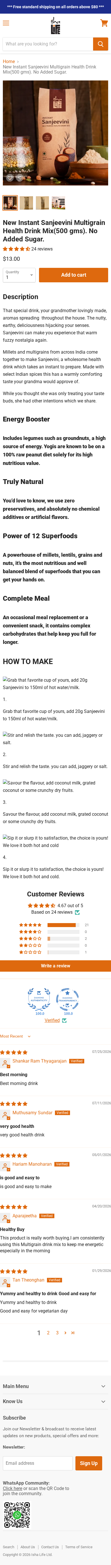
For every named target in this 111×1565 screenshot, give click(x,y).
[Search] (100, 44)
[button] (17, 249)
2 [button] (48, 1333)
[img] (13, 1052)
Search (8, 1547)
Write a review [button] (55, 966)
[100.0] (39, 999)
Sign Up (89, 1463)
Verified (52, 1020)
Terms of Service (78, 1547)
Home (9, 61)
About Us (27, 1547)
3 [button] (57, 1333)
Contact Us (50, 1547)
